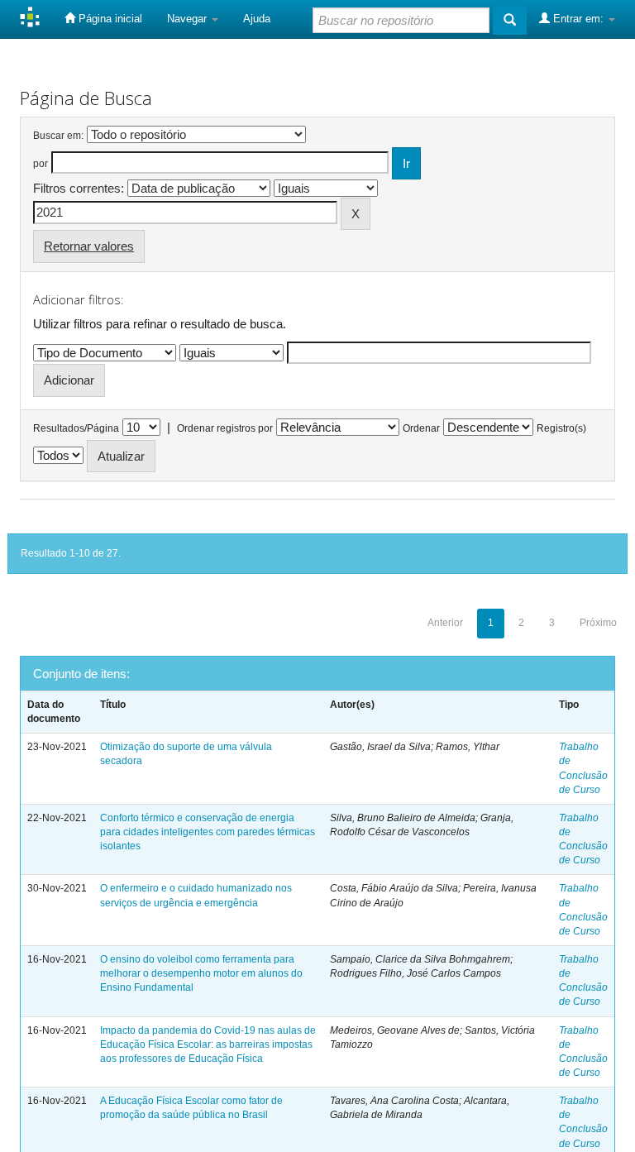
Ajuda (256, 18)
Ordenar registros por (225, 428)
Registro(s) (561, 428)
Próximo (598, 623)
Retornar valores (89, 246)
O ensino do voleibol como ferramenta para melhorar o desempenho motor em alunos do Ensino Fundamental (201, 973)
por (40, 164)
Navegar (188, 18)
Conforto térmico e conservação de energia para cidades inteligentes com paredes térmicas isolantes (207, 832)
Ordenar (421, 428)
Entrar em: (578, 18)
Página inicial (108, 18)
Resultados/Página (76, 428)
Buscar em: (58, 135)
